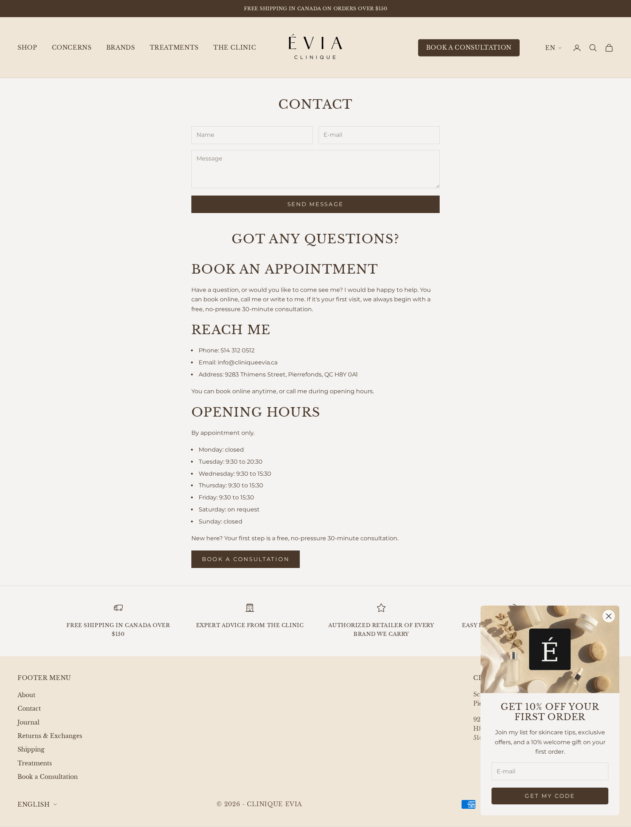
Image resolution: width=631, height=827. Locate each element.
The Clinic (234, 47)
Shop (27, 47)
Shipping (31, 749)
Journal (28, 722)
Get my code (550, 795)
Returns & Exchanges (50, 735)
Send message (315, 204)
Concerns (72, 47)
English (553, 48)
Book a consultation (469, 47)
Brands (120, 47)
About (26, 695)
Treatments (174, 47)
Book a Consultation (48, 776)
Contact (29, 708)
